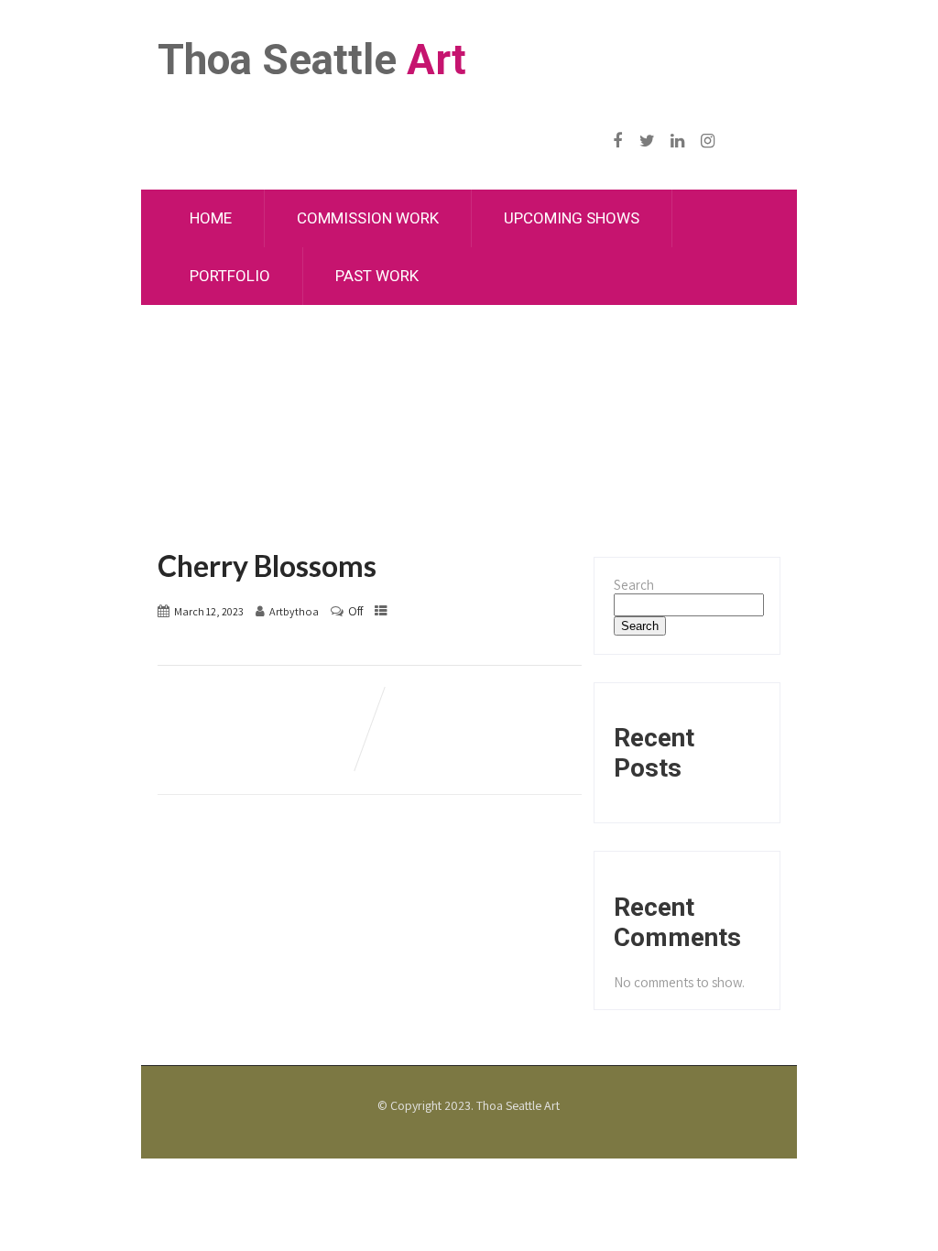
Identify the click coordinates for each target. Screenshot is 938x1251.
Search (634, 584)
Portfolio (230, 276)
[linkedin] (677, 141)
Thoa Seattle (312, 59)
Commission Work (368, 218)
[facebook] (617, 141)
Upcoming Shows (571, 218)
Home (211, 218)
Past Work (377, 276)
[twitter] (647, 141)
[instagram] (708, 141)
